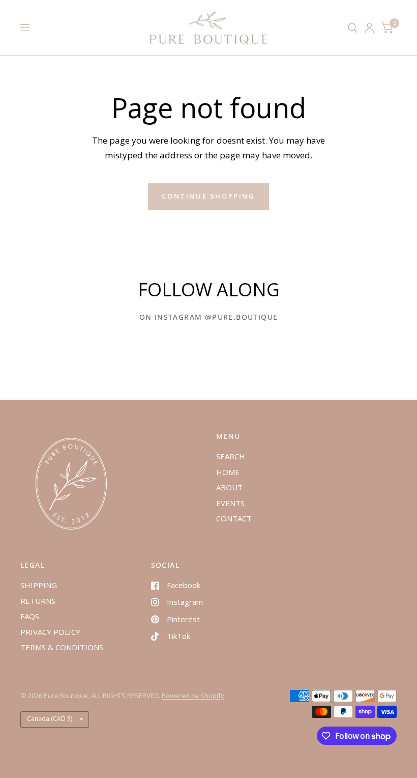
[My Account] (369, 27)
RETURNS (37, 601)
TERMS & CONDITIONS (61, 647)
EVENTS (230, 503)
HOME (228, 472)
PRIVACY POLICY (50, 632)
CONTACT (234, 518)
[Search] (352, 27)
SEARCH (230, 456)
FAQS (29, 616)
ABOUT (229, 487)
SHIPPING (38, 585)
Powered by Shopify (193, 695)
